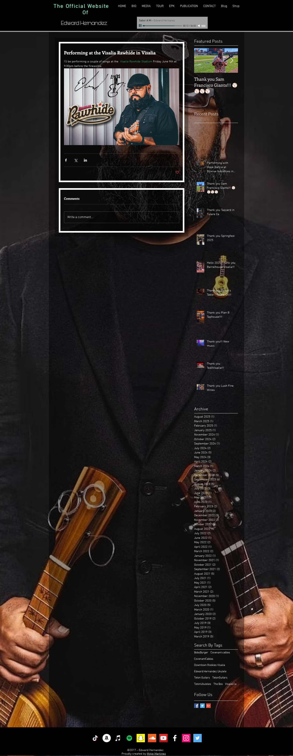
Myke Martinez (156, 754)
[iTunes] (118, 738)
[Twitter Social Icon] (197, 738)
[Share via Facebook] (66, 160)
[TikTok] (95, 738)
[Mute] (199, 26)
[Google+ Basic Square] (208, 705)
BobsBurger (201, 652)
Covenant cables (220, 652)
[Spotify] (129, 738)
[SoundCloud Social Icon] (152, 738)
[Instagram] (186, 738)
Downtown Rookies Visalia (209, 665)
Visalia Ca (230, 684)
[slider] (204, 26)
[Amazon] (106, 738)
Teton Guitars (202, 677)
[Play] (140, 25)
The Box (218, 684)
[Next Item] (231, 60)
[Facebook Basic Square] (196, 705)
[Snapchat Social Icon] (141, 738)
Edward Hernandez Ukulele (210, 671)
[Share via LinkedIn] (85, 160)
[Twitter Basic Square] (202, 705)
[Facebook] (175, 738)
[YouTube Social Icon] (163, 738)
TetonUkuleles (202, 684)
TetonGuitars (219, 677)
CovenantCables (203, 659)
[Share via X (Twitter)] (76, 160)
